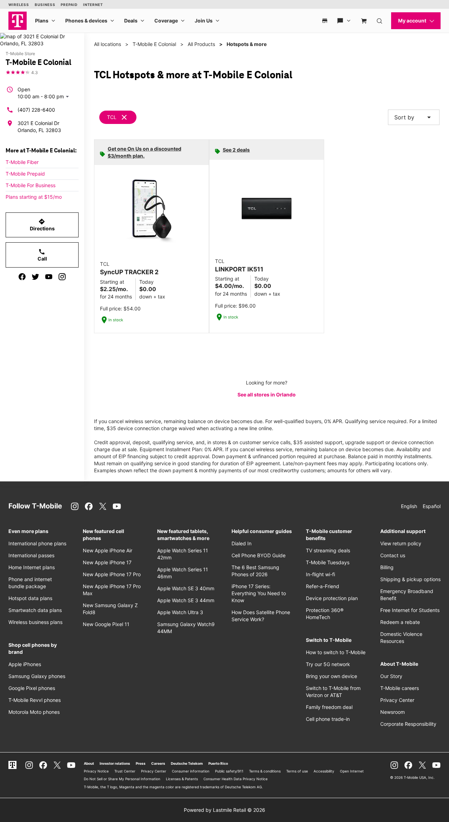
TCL (111, 117)
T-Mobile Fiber (22, 162)
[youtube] (49, 276)
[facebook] (22, 276)
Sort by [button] (413, 117)
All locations (107, 44)
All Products (201, 44)
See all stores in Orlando (266, 394)
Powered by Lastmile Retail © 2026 (224, 810)
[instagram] (62, 276)
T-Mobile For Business (30, 185)
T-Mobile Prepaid (25, 174)
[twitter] (35, 276)
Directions (42, 224)
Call (42, 255)
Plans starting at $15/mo (34, 197)
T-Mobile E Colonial (154, 44)
